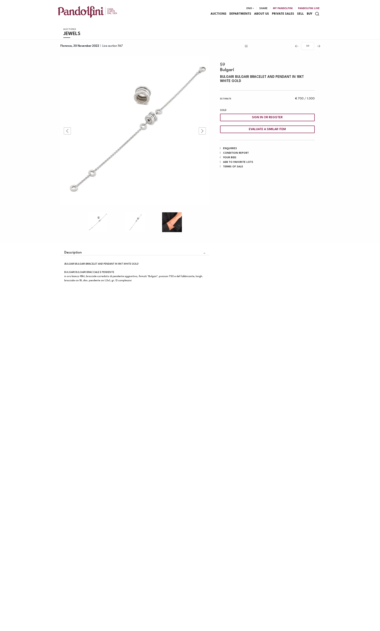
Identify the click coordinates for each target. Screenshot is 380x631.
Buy (309, 13)
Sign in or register (267, 117)
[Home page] (87, 12)
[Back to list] (268, 46)
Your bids (229, 157)
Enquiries (230, 148)
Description (73, 252)
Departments (240, 13)
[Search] (317, 13)
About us (261, 13)
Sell (300, 13)
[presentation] (67, 130)
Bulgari (227, 70)
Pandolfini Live (309, 8)
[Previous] (297, 46)
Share (263, 8)
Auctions (218, 13)
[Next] (319, 46)
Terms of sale (233, 166)
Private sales (283, 13)
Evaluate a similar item (267, 129)
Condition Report (236, 153)
